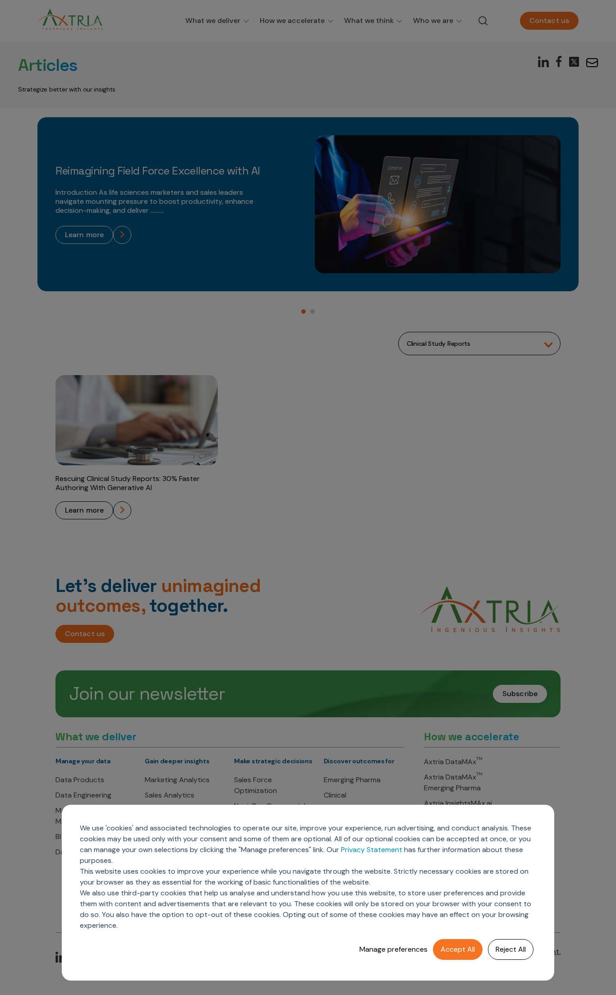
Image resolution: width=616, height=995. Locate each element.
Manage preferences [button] (393, 949)
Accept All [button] (458, 949)
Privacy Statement (371, 849)
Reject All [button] (511, 949)
